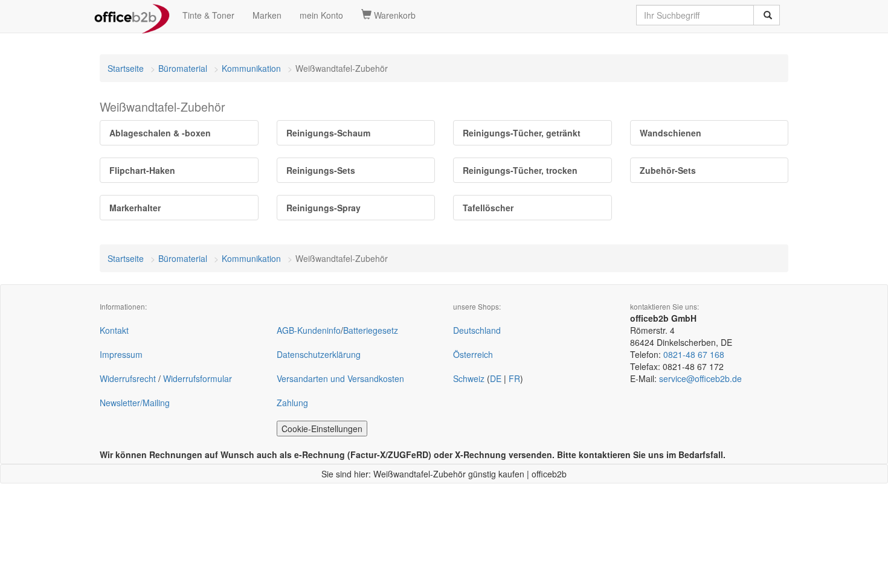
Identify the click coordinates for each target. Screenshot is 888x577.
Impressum (121, 354)
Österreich (473, 354)
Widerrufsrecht (128, 378)
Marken (267, 15)
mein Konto (321, 15)
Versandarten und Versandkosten (340, 378)
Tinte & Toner (208, 15)
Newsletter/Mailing (135, 403)
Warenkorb (394, 15)
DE (495, 378)
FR (514, 378)
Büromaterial (182, 68)
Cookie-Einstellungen (322, 428)
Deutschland (477, 330)
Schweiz (468, 378)
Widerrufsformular (197, 378)
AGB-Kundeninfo (309, 330)
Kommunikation (251, 68)
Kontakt (114, 330)
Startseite (126, 68)
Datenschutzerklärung (319, 354)
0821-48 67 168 (693, 354)
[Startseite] (132, 15)
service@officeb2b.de (700, 378)
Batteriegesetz (370, 330)
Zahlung (292, 403)
